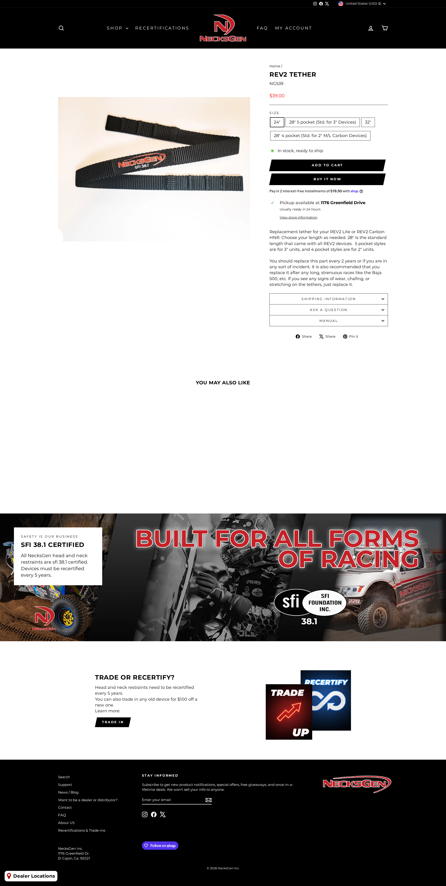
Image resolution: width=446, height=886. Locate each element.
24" (277, 122)
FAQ (262, 28)
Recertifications (162, 28)
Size (274, 113)
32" (368, 122)
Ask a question (329, 310)
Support (65, 784)
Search (64, 777)
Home (274, 66)
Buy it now (327, 179)
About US (66, 823)
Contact (65, 807)
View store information (298, 217)
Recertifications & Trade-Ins (81, 830)
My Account (293, 28)
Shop (116, 28)
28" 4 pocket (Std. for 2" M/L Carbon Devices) (320, 135)
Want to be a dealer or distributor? (88, 800)
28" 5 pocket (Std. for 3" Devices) (322, 122)
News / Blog (68, 792)
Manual (328, 321)
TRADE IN (113, 722)
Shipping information (329, 299)
